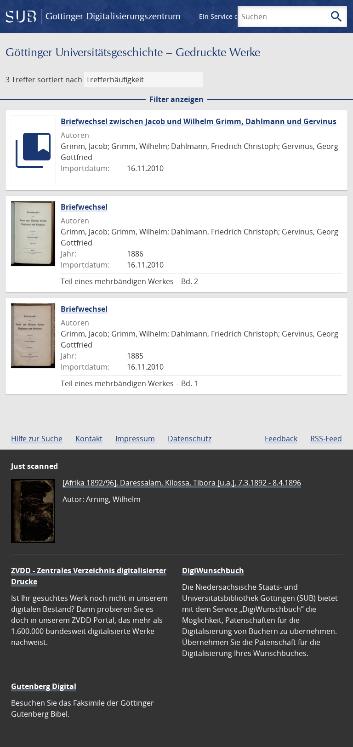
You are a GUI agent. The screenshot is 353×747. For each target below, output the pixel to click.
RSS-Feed (326, 438)
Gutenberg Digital (43, 686)
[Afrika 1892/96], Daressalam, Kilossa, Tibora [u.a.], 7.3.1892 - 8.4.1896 (182, 483)
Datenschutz (189, 438)
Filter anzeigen (176, 99)
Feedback (281, 438)
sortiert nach (59, 79)
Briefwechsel (84, 207)
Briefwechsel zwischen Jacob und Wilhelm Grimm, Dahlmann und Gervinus (198, 121)
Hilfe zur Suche (37, 438)
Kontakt (88, 438)
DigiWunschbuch (213, 570)
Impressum (135, 438)
